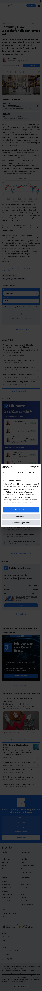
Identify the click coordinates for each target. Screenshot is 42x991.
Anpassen (20, 516)
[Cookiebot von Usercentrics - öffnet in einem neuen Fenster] (30, 466)
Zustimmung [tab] (7, 473)
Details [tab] (20, 473)
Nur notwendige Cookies (21, 523)
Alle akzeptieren (21, 510)
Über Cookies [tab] (34, 473)
